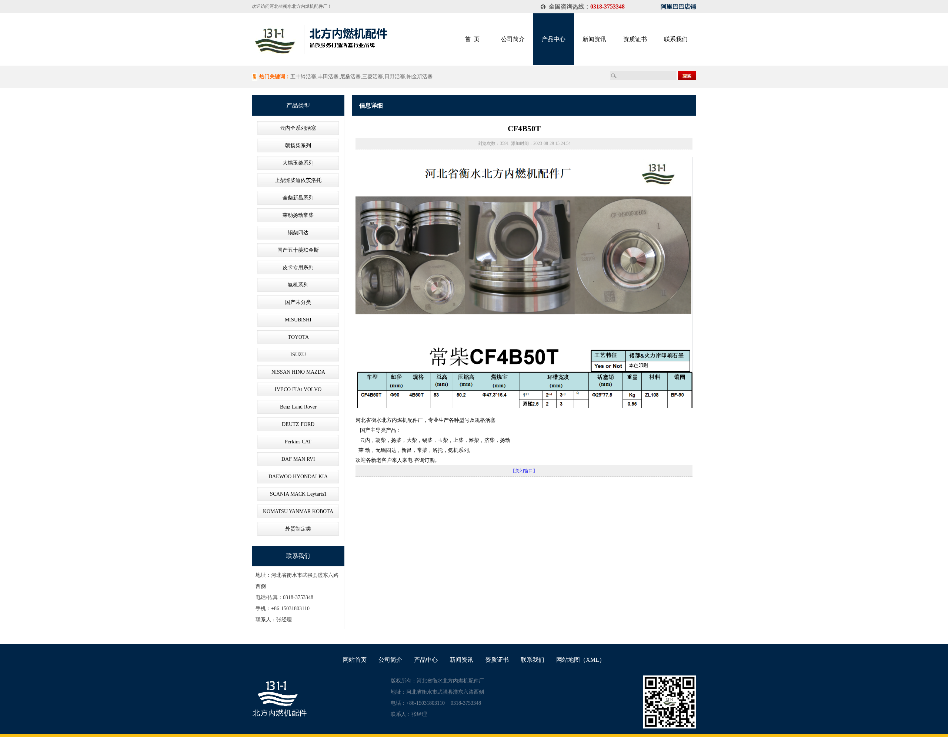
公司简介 (513, 39)
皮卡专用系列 (298, 267)
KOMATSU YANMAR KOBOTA (298, 511)
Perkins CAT (298, 441)
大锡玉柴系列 (298, 163)
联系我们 (676, 39)
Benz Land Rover (298, 407)
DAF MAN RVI (298, 459)
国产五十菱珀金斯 (298, 250)
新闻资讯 (594, 39)
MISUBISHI (298, 320)
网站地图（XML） (580, 660)
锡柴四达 (298, 232)
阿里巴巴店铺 (678, 6)
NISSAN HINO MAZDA (298, 372)
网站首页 (355, 660)
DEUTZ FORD (298, 424)
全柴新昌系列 (298, 198)
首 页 (472, 39)
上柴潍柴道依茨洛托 (298, 180)
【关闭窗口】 (524, 470)
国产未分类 (298, 302)
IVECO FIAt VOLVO (298, 389)
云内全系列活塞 (298, 128)
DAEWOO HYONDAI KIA (298, 476)
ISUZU (298, 354)
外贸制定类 (298, 529)
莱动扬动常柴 (298, 215)
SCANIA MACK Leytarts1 (298, 494)
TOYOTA (298, 337)
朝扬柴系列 (298, 145)
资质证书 (635, 39)
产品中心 (553, 39)
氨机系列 (298, 285)
